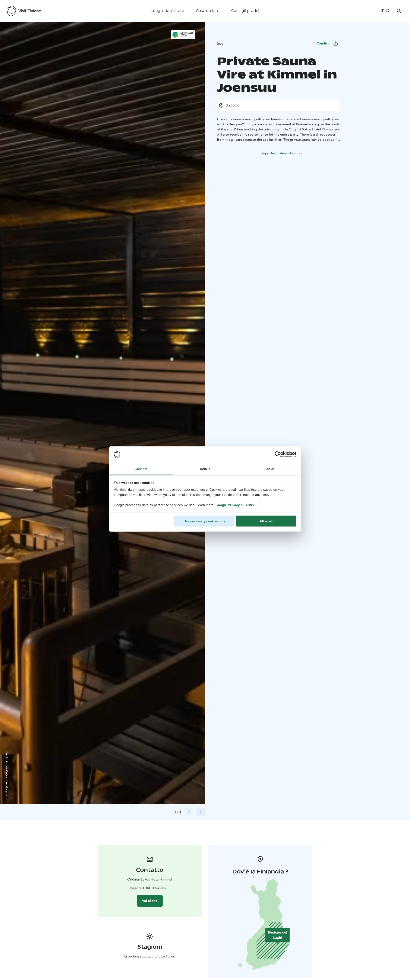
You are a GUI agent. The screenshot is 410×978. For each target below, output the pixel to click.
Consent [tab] (141, 468)
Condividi (323, 43)
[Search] (399, 11)
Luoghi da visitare (167, 11)
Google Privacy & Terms (234, 505)
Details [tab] (205, 468)
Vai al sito (150, 901)
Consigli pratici (245, 11)
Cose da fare (207, 11)
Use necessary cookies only (204, 521)
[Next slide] (200, 812)
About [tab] (269, 468)
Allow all (266, 521)
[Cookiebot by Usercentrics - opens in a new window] (277, 454)
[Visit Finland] (24, 11)
